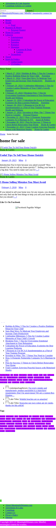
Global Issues (16, 62)
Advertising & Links (14, 508)
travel (9, 382)
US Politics (16, 64)
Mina (21, 160)
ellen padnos (23, 375)
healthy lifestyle (36, 419)
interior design (16, 421)
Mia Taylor (18, 424)
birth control (10, 416)
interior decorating (6, 421)
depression (35, 416)
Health (8, 23)
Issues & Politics (12, 59)
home (45, 375)
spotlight (25, 380)
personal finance (39, 377)
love (4, 377)
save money (31, 426)
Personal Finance (18, 30)
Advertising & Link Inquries (17, 3)
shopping (39, 426)
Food (13, 25)
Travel (8, 57)
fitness (13, 419)
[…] (37, 170)
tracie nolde (3, 382)
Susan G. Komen (9, 428)
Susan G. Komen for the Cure (42, 380)
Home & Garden (12, 32)
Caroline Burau (5, 375)
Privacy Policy (11, 515)
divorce (16, 375)
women (22, 382)
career (16, 416)
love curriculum (36, 421)
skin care (19, 380)
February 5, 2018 (9, 187)
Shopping (15, 47)
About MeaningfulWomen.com (18, 505)
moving (25, 424)
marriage (3, 424)
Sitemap (8, 517)
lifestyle (24, 421)
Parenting (15, 42)
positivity (11, 426)
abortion (2, 416)
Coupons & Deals (24, 49)
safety (25, 426)
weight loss (15, 382)
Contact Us (10, 512)
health (41, 375)
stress (31, 380)
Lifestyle (9, 35)
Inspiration (15, 40)
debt (11, 375)
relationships (12, 380)
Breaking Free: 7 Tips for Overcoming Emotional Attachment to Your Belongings (26, 342)
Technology (16, 54)
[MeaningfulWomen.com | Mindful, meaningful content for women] (28, 16)
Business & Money (13, 27)
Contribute (10, 510)
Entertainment (17, 37)
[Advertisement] (28, 237)
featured (35, 375)
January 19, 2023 (9, 160)
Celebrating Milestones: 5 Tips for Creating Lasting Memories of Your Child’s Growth (27, 337)
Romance (15, 45)
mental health (22, 377)
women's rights (30, 382)
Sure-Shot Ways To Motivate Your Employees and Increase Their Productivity (27, 332)
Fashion (19, 52)
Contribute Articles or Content (18, 6)
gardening (19, 419)
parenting (30, 377)
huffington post (50, 419)
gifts (24, 419)
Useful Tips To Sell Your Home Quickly (22, 155)
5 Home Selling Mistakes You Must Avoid (23, 182)
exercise (30, 375)
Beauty (8, 20)
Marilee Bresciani (12, 377)
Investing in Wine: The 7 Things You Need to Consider (29, 355)
